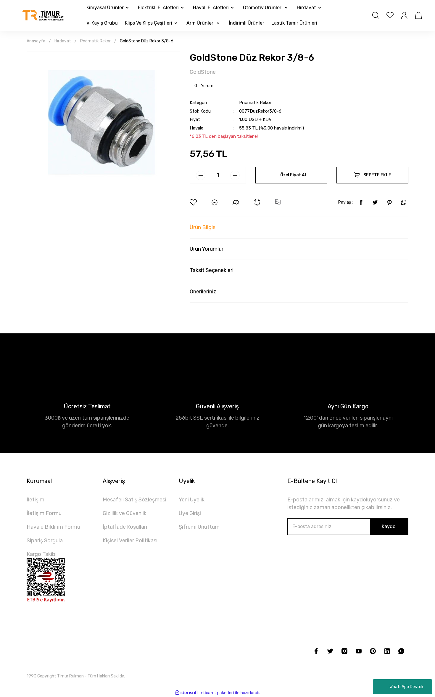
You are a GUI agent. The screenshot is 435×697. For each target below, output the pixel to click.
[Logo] (43, 15)
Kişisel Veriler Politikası (130, 540)
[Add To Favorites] (193, 202)
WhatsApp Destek (406, 686)
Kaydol (389, 526)
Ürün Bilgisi (203, 227)
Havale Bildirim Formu (53, 527)
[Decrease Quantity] (200, 175)
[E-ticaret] (216, 692)
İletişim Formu (44, 513)
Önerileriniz (203, 291)
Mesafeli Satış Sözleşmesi (134, 499)
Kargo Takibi (42, 554)
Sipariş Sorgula (45, 540)
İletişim (35, 499)
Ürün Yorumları (207, 249)
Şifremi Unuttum (199, 527)
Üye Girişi (190, 513)
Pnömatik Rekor (255, 102)
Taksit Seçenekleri (211, 270)
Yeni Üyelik (191, 499)
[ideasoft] (186, 693)
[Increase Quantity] (235, 175)
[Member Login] (404, 15)
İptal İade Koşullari (125, 527)
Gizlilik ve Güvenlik (124, 513)
